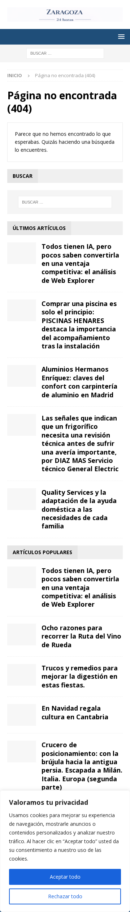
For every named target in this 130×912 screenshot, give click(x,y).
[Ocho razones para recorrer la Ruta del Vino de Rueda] (21, 634)
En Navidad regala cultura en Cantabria (75, 712)
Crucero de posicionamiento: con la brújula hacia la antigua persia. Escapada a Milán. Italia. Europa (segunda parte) (82, 765)
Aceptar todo (65, 876)
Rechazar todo (65, 896)
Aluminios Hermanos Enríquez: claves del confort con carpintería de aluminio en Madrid (79, 382)
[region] (65, 851)
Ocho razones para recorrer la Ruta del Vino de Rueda (81, 636)
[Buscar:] (65, 52)
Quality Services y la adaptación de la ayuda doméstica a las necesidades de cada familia (79, 509)
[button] (120, 36)
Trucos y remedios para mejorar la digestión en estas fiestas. (80, 676)
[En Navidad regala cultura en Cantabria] (21, 715)
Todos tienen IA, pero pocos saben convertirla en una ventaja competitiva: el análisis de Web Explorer (80, 263)
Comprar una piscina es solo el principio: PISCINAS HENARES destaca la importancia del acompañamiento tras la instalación (79, 324)
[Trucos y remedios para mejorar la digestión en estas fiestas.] (21, 675)
